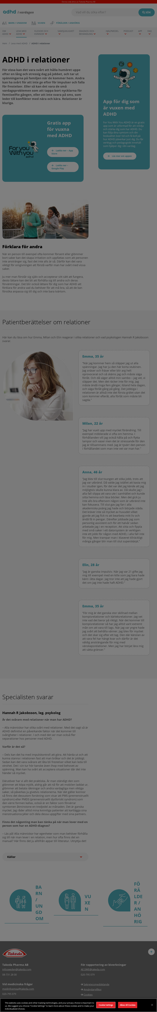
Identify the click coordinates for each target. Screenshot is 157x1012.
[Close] (152, 1004)
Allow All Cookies (127, 1004)
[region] (78, 1005)
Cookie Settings (106, 1004)
